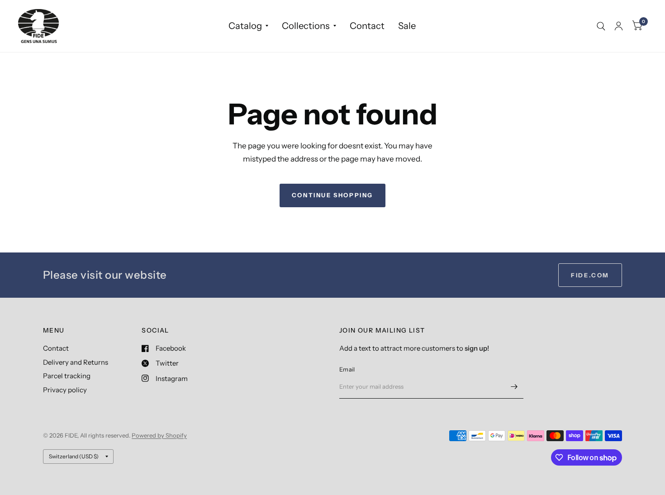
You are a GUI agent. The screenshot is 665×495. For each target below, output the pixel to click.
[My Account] (618, 26)
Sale (407, 25)
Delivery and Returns (75, 362)
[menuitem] (248, 26)
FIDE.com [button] (590, 275)
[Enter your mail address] (514, 387)
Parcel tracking (66, 375)
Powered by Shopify (159, 435)
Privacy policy (65, 390)
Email (347, 369)
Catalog (245, 25)
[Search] (601, 26)
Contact (367, 25)
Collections (306, 25)
